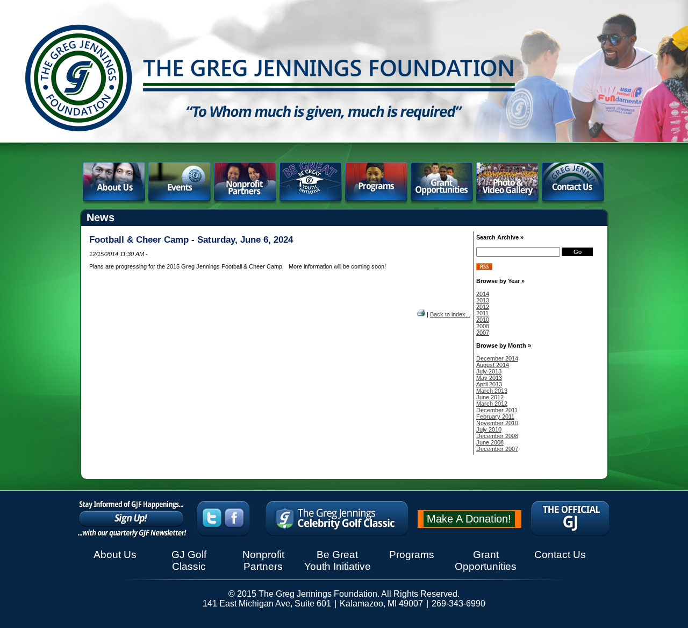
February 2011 (495, 416)
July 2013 (488, 371)
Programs (411, 554)
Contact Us (560, 554)
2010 (482, 319)
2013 (482, 300)
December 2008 (497, 436)
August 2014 (492, 365)
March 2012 (491, 403)
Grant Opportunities (486, 560)
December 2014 (497, 358)
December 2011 (497, 410)
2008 (482, 326)
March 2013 (491, 390)
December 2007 (497, 449)
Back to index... (450, 314)
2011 (482, 313)
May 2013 (489, 378)
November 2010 (497, 423)
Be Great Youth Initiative (337, 560)
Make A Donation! (469, 519)
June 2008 (490, 442)
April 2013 (489, 384)
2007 (482, 332)
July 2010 (488, 429)
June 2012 (490, 397)
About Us (115, 554)
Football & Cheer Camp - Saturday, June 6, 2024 (191, 239)
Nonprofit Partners (263, 560)
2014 (482, 294)
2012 (482, 307)
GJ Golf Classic (188, 560)
